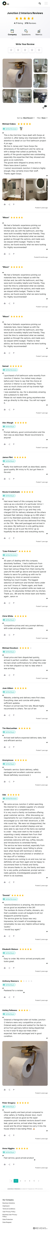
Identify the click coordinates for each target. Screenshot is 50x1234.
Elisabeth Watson (10, 949)
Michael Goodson (10, 648)
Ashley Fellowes (9, 1010)
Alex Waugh (7, 423)
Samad (5, 366)
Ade (4, 795)
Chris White (7, 616)
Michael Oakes (9, 124)
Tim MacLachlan (9, 728)
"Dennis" (6, 895)
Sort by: (25, 118)
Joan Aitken (7, 688)
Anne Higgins (8, 1148)
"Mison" (5, 217)
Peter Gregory (8, 1103)
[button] (39, 3)
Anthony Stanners (10, 981)
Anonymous (7, 760)
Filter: (41, 118)
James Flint (7, 457)
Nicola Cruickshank (11, 492)
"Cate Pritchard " (9, 551)
